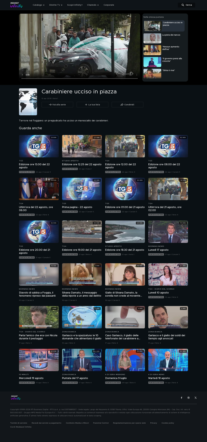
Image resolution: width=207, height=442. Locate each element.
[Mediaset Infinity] (16, 5)
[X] (195, 397)
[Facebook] (181, 397)
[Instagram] (188, 397)
